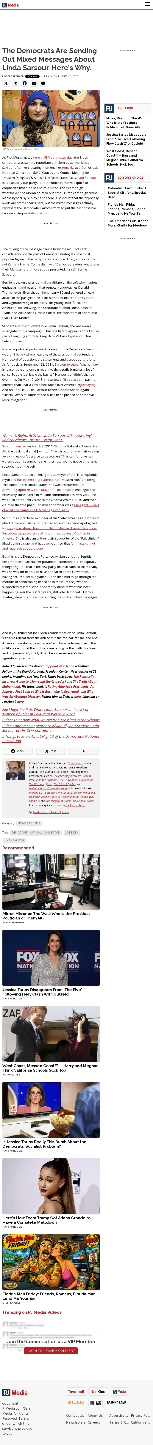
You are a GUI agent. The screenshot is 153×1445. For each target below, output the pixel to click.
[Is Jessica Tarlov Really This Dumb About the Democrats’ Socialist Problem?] (51, 1109)
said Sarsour (87, 177)
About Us (95, 1415)
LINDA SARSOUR (14, 840)
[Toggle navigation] (147, 4)
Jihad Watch (76, 763)
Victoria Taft (11, 1074)
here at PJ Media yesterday (53, 157)
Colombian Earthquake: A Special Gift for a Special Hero (127, 192)
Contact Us (75, 1415)
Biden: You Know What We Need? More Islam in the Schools (51, 719)
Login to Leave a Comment (50, 1351)
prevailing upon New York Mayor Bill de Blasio (36, 490)
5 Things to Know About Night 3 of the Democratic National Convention (50, 738)
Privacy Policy (141, 1415)
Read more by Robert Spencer (51, 812)
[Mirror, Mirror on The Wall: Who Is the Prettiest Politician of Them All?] (51, 881)
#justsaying (87, 385)
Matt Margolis (12, 998)
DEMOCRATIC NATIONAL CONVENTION (36, 832)
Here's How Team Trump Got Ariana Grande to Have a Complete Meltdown (46, 1220)
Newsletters (76, 1422)
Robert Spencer (13, 76)
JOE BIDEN (71, 832)
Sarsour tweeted (67, 364)
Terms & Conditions (119, 1422)
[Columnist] (17, 770)
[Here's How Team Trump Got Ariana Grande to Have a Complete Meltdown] (51, 1185)
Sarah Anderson (13, 922)
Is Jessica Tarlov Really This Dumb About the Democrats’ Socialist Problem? (44, 1144)
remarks (68, 167)
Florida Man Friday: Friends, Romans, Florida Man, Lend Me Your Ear (49, 1296)
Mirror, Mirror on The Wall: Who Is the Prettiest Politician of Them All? (46, 915)
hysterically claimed (38, 479)
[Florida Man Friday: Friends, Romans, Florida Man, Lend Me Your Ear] (51, 1262)
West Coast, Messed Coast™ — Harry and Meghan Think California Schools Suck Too (50, 1068)
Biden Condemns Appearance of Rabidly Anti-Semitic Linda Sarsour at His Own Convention (50, 728)
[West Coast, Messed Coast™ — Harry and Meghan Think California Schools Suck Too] (51, 1033)
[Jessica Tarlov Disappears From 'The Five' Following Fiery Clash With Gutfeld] (51, 957)
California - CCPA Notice (141, 1422)
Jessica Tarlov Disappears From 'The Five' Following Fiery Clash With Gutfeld (42, 991)
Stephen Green (12, 1303)
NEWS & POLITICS (29, 823)
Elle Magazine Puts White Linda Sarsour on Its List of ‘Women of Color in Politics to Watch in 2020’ (45, 711)
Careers (94, 1422)
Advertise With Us (119, 1415)
